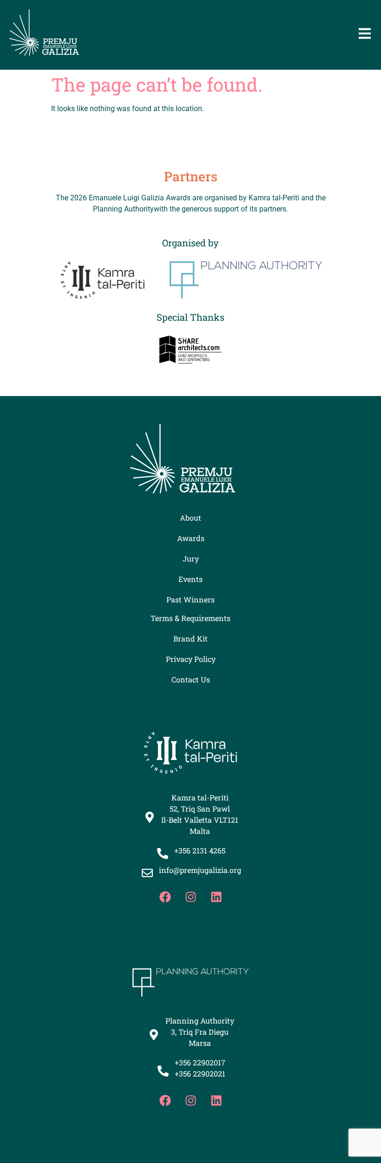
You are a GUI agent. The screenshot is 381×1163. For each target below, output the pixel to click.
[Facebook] (165, 896)
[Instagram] (190, 896)
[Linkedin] (216, 896)
